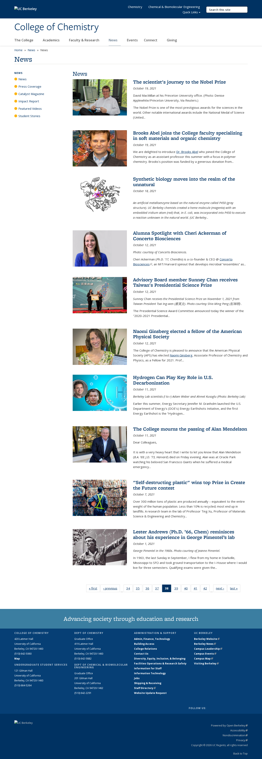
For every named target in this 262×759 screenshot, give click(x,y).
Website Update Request (150, 693)
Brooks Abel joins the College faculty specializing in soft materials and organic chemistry (187, 135)
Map (17, 658)
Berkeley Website (207, 639)
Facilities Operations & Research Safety (160, 663)
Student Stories (29, 116)
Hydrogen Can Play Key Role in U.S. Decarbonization (173, 380)
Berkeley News (205, 644)
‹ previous (111, 588)
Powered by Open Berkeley (229, 725)
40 (187, 589)
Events (132, 40)
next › (221, 588)
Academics (51, 40)
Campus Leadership (208, 648)
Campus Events (205, 653)
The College (24, 40)
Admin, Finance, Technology (152, 639)
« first (94, 588)
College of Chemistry (56, 27)
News (113, 40)
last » (235, 588)
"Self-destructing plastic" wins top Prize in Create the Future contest (189, 485)
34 (129, 589)
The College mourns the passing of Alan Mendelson (190, 429)
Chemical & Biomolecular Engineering (174, 7)
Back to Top (240, 753)
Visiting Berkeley (206, 663)
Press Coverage (29, 86)
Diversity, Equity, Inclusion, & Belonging (159, 658)
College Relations (145, 648)
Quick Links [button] (190, 12)
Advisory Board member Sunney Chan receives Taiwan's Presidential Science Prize (185, 282)
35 (139, 589)
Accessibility (239, 730)
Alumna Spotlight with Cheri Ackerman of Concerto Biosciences (179, 235)
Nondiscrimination (235, 735)
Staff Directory (145, 688)
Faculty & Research (84, 40)
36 (149, 589)
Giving (172, 40)
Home (18, 50)
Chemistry (135, 7)
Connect (151, 40)
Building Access (144, 644)
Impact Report (28, 101)
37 (158, 589)
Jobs (137, 678)
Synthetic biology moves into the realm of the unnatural (184, 181)
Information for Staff (147, 668)
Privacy (242, 740)
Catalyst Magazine (31, 94)
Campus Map (203, 658)
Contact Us (141, 653)
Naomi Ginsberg (181, 355)
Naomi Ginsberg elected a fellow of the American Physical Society (187, 334)
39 (177, 589)
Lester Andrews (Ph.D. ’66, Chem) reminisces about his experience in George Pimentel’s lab (184, 534)
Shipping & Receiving (147, 683)
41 (197, 589)
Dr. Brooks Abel (187, 152)
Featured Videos (30, 108)
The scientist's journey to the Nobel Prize (179, 82)
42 (206, 589)
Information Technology (150, 673)
